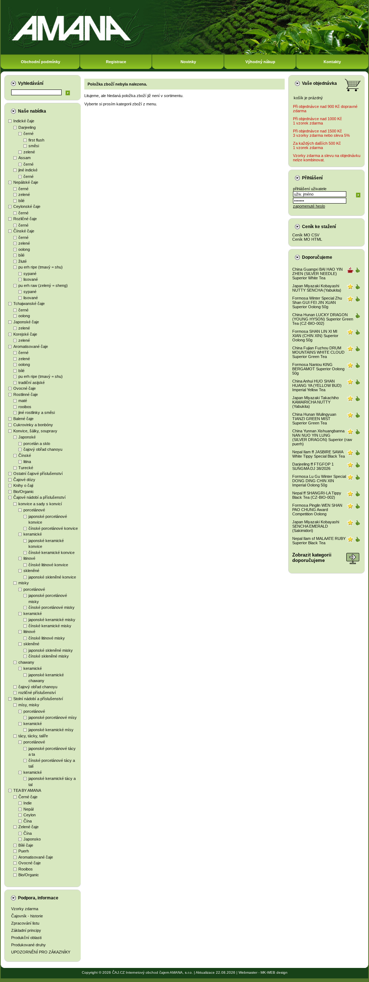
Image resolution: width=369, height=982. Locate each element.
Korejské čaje (25, 334)
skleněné (31, 570)
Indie (27, 803)
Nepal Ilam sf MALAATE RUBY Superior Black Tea (319, 540)
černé (28, 133)
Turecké (25, 468)
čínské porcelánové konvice (53, 528)
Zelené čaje (28, 827)
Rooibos (25, 869)
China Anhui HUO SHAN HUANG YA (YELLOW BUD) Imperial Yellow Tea (317, 385)
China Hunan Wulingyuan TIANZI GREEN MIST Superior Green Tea (314, 418)
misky (23, 583)
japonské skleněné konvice (52, 577)
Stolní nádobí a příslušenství (38, 699)
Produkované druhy (28, 945)
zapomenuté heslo (309, 206)
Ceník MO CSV (305, 235)
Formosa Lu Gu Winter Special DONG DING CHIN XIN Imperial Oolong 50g (319, 480)
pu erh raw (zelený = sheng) (43, 285)
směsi (33, 146)
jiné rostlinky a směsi (36, 412)
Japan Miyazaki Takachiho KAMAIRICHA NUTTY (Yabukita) (315, 402)
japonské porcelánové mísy (52, 717)
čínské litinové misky (46, 638)
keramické (32, 534)
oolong (24, 249)
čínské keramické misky (49, 626)
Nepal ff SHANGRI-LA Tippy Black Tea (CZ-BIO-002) (316, 495)
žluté (22, 261)
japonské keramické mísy (51, 730)
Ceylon (29, 815)
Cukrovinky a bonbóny (33, 425)
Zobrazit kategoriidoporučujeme (312, 557)
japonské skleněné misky (50, 650)
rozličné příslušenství (37, 692)
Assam (24, 158)
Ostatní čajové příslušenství (38, 473)
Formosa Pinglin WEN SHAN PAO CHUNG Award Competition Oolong (317, 509)
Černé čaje (27, 797)
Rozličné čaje (25, 219)
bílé (21, 200)
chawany (26, 662)
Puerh (23, 851)
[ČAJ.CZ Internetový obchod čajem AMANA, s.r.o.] (184, 53)
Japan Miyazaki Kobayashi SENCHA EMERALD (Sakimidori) (315, 526)
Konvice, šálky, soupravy (35, 431)
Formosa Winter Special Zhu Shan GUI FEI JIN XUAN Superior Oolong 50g (317, 302)
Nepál (28, 809)
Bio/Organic (23, 491)
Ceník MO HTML (307, 239)
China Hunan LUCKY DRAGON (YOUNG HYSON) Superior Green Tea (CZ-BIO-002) (322, 319)
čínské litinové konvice (48, 565)
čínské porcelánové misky (51, 607)
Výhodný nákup (260, 62)
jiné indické (27, 170)
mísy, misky (28, 705)
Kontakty (332, 62)
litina (27, 461)
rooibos (24, 407)
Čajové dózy (24, 479)
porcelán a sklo (36, 443)
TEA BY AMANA (27, 790)
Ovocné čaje (24, 388)
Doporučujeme (317, 257)
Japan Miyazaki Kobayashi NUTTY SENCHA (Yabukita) (316, 288)
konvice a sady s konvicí (40, 504)
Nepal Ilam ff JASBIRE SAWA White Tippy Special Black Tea (318, 454)
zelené (29, 152)
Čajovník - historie (27, 916)
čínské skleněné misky (48, 656)
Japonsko (32, 839)
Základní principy (26, 930)
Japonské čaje (26, 322)
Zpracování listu (25, 923)
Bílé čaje (25, 845)
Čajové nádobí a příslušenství (39, 497)
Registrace (116, 62)
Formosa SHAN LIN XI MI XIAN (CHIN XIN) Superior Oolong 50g (315, 335)
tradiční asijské (31, 382)
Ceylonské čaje (26, 206)
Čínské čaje (23, 231)
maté (22, 400)
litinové (29, 558)
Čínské (24, 455)
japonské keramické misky (51, 619)
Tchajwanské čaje (29, 303)
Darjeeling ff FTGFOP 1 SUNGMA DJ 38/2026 (313, 466)
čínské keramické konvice (51, 552)
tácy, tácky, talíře (33, 736)
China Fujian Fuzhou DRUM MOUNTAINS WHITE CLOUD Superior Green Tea (318, 352)
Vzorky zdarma (24, 909)
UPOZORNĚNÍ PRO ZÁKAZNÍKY (40, 952)
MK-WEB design (274, 972)
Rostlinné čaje (25, 394)
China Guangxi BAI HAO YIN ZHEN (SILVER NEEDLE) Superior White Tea (317, 273)
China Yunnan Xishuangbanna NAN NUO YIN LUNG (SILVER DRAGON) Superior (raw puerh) (322, 437)
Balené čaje (23, 418)
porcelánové (34, 510)
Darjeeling (27, 127)
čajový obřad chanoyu (42, 449)
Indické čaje (23, 121)
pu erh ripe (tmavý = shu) (40, 267)
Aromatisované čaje (30, 346)
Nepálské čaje (25, 182)
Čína (27, 821)
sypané (29, 273)
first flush (36, 140)
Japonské (27, 437)
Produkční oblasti (26, 937)
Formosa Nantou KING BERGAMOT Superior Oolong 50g (318, 368)
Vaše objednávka (319, 83)
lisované (30, 279)
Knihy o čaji (23, 485)
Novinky (188, 62)
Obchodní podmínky (40, 62)
